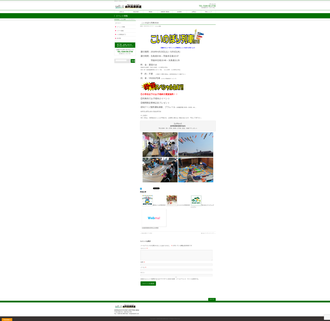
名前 (143, 262)
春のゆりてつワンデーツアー (208, 233)
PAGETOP (212, 299)
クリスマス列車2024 (183, 205)
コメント (144, 248)
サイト (143, 272)
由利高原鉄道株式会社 (163, 318)
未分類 (119, 38)
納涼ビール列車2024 (159, 205)
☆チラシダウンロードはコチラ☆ (151, 111)
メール (143, 267)
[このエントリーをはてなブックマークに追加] (141, 188)
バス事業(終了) (121, 34)
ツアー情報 (120, 30)
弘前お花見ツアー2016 (146, 233)
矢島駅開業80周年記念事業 (150, 228)
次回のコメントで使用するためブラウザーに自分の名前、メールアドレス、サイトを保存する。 (170, 279)
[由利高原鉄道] (128, 7)
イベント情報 (158, 26)
